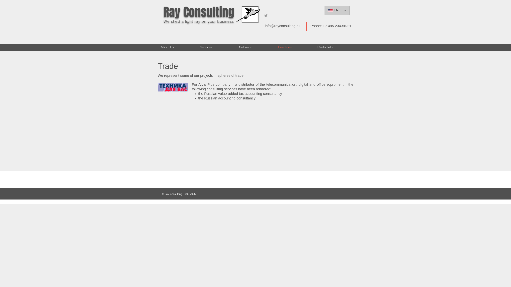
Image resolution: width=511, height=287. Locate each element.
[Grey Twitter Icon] (266, 16)
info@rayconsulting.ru (282, 26)
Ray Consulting (198, 12)
